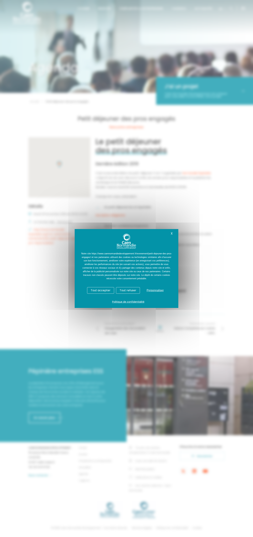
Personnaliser (155, 290)
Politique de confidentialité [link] (128, 301)
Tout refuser (128, 290)
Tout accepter (100, 290)
